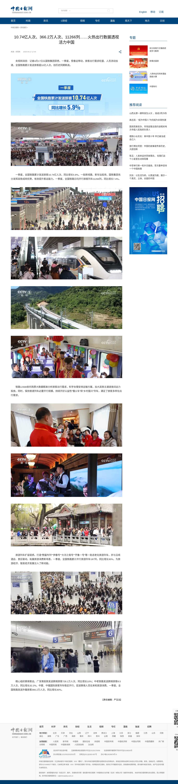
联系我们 (24, 737)
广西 (65, 736)
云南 (106, 736)
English (143, 12)
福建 (137, 733)
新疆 (130, 736)
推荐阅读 (135, 105)
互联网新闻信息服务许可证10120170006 (85, 750)
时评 (53, 727)
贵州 (98, 736)
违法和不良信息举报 (60, 750)
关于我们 (15, 737)
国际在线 (86, 741)
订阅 (161, 12)
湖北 (41, 736)
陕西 (122, 736)
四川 (89, 736)
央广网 (161, 741)
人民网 (55, 741)
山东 (153, 733)
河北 (71, 733)
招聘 (149, 727)
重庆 (81, 736)
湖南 (49, 736)
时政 (28, 21)
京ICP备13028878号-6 (109, 754)
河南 (161, 733)
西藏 (114, 736)
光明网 (42, 745)
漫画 (112, 21)
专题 (132, 37)
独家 (137, 727)
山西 (79, 733)
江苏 (121, 733)
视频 (82, 21)
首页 (13, 21)
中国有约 (153, 86)
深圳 (138, 736)
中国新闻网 (65, 745)
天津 (63, 733)
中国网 (75, 741)
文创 (162, 21)
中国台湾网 (135, 741)
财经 (77, 727)
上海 (113, 733)
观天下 (128, 21)
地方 (147, 21)
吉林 (95, 733)
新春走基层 (154, 61)
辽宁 (87, 733)
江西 (145, 733)
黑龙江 (104, 733)
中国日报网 (15, 28)
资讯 (45, 21)
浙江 (129, 733)
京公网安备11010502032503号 (64, 754)
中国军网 (53, 745)
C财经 (64, 21)
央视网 (97, 741)
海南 (73, 736)
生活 (89, 727)
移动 (153, 12)
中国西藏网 (149, 741)
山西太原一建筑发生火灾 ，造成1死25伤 (148, 113)
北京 (55, 733)
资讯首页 (23, 28)
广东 (57, 736)
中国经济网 (122, 741)
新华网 (65, 741)
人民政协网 (79, 745)
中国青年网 (108, 741)
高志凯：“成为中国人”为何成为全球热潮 (147, 120)
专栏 (97, 21)
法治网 (91, 745)
